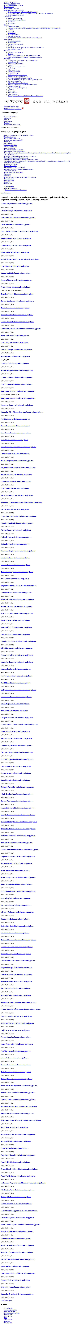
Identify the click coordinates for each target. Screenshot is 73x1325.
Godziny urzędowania (14, 71)
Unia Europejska (12, 94)
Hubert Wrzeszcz (16, 1204)
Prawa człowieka (12, 92)
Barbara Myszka (16, 738)
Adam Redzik (15, 870)
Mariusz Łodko (16, 669)
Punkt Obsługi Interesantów (16, 63)
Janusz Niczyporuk (17, 759)
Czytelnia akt (11, 33)
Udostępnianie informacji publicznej (18, 83)
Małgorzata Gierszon (18, 398)
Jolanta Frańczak (16, 377)
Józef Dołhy (14, 342)
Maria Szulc (14, 1058)
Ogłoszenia (11, 89)
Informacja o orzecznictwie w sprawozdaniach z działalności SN (26, 47)
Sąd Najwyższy (9, 186)
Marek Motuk (15, 731)
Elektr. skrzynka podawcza (11, 1313)
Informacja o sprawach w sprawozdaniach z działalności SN (25, 37)
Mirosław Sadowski (17, 912)
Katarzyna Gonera (17, 405)
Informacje (7, 58)
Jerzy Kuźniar (15, 634)
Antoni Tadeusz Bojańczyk (20, 259)
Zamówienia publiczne (14, 86)
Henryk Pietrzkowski (18, 815)
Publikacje (7, 50)
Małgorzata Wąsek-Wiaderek (21, 1120)
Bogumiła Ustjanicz (17, 1113)
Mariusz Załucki (16, 1238)
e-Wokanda (11, 31)
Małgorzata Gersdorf (18, 391)
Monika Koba (15, 558)
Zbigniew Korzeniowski (18, 586)
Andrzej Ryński (16, 898)
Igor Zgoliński (15, 1266)
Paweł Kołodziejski (17, 572)
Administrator (8, 1319)
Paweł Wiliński (15, 1162)
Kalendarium (11, 23)
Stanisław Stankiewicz (18, 961)
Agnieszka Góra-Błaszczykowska (22, 412)
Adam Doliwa (15, 336)
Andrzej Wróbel (16, 1197)
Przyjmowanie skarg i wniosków (17, 67)
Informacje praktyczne (11, 188)
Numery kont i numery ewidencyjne (18, 76)
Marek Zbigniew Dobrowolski (21, 329)
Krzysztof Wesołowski (18, 1134)
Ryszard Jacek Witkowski (19, 1169)
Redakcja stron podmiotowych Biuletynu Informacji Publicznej (25, 96)
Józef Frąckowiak (16, 384)
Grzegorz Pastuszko (17, 787)
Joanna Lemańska (17, 655)
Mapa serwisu (8, 10)
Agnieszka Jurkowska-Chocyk (21, 502)
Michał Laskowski (17, 648)
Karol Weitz (14, 1127)
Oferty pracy (11, 91)
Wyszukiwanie (8, 1308)
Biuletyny (10, 46)
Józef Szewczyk (15, 1051)
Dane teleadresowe (13, 73)
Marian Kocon (15, 565)
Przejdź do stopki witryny (11, 8)
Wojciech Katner (16, 537)
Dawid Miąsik (15, 704)
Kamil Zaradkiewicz (17, 1245)
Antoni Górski (15, 426)
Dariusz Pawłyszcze (17, 801)
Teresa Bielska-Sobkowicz (19, 231)
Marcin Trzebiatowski (18, 1100)
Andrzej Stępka (16, 995)
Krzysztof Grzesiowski (18, 468)
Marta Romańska (16, 884)
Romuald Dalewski (17, 315)
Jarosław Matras (16, 697)
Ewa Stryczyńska (16, 1016)
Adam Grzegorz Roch (18, 877)
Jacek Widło (14, 1148)
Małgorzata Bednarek (18, 217)
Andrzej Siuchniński (17, 926)
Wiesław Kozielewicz (17, 599)
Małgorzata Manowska (18, 690)
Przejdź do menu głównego (12, 3)
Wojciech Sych (15, 1030)
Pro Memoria (8, 1322)
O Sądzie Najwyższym (10, 2)
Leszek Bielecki (15, 224)
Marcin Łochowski (17, 662)
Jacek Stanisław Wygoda (19, 1211)
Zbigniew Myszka (16, 745)
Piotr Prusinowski (16, 843)
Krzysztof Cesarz (16, 280)
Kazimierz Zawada (17, 1252)
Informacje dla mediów (14, 81)
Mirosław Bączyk (16, 211)
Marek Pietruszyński (17, 808)
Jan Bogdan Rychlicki (18, 891)
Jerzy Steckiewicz (16, 974)
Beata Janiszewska (17, 495)
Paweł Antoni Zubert (18, 1273)
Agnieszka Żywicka (17, 1294)
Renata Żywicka (16, 1287)
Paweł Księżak (15, 620)
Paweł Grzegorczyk (17, 461)
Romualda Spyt (16, 954)
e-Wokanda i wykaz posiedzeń (16, 20)
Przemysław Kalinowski (19, 516)
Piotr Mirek (14, 711)
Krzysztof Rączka (16, 863)
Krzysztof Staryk (16, 968)
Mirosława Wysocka (17, 1218)
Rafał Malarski (15, 683)
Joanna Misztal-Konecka (19, 724)
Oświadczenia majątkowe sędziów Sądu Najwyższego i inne (25, 79)
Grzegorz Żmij (15, 1280)
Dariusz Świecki (16, 1065)
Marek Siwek (15, 933)
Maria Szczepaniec (17, 1044)
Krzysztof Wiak (16, 1141)
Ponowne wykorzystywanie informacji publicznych (22, 84)
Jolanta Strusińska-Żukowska (21, 1009)
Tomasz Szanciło (16, 1037)
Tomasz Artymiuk (16, 204)
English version (11, 106)
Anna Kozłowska (16, 606)
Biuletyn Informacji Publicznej (13, 109)
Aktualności (7, 16)
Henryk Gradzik (16, 433)
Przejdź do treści (9, 7)
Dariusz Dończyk (16, 349)
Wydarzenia (11, 21)
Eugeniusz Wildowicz (18, 1155)
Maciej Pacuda (15, 780)
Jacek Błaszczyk (16, 245)
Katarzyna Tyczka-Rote (19, 1106)
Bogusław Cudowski (17, 294)
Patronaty (10, 65)
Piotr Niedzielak (16, 766)
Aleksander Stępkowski (18, 1002)
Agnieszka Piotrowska (18, 829)
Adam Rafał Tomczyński (19, 1086)
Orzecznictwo (8, 39)
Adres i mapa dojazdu (14, 70)
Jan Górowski (15, 419)
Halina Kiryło (15, 544)
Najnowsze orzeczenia (14, 41)
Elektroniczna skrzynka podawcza (17, 75)
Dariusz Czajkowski (17, 301)
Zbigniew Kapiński (17, 523)
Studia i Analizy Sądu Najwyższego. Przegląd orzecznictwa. (25, 57)
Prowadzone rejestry (13, 34)
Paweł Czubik (15, 308)
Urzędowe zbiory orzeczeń (15, 44)
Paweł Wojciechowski (18, 1176)
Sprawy (6, 25)
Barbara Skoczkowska (18, 940)
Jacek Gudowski (16, 481)
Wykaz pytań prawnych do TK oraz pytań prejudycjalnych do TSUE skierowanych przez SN (34, 28)
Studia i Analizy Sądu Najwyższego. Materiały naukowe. (24, 55)
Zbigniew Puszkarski (18, 856)
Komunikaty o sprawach (15, 18)
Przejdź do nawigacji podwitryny (13, 5)
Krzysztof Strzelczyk (17, 1023)
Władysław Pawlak (17, 794)
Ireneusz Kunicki (16, 627)
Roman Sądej (15, 919)
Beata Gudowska (16, 475)
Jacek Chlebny (15, 287)
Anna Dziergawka (16, 370)
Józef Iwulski (15, 488)
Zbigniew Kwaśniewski (18, 641)
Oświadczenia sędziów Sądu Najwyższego (20, 78)
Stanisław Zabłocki (17, 1231)
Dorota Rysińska (16, 905)
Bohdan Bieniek (16, 238)
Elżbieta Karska (16, 530)
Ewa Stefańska (15, 988)
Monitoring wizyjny (13, 62)
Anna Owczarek (16, 773)
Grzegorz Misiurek (17, 718)
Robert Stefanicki (16, 981)
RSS (5, 1318)
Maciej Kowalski (16, 593)
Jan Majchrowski (16, 676)
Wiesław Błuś (15, 252)
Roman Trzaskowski (17, 1093)
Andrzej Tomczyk (16, 1079)
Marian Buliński (16, 273)
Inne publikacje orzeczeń (15, 49)
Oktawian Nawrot (16, 752)
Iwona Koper (15, 579)
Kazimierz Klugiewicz (18, 551)
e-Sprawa (10, 29)
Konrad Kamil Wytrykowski (20, 1225)
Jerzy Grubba (15, 454)
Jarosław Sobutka (16, 947)
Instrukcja (7, 1321)
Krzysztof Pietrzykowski (19, 822)
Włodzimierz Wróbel (17, 1190)
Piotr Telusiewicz (16, 1072)
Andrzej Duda (15, 356)
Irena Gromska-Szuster (18, 447)
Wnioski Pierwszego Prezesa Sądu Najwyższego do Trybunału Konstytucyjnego (30, 13)
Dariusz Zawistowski (17, 1259)
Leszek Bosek (15, 266)
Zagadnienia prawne (13, 26)
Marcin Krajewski (16, 613)
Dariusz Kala (15, 509)
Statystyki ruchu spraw (14, 36)
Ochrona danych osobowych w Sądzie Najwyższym (22, 60)
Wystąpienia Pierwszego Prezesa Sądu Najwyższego (22, 12)
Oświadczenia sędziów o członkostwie (16, 190)
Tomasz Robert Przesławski (20, 849)
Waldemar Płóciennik (18, 836)
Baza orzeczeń (12, 42)
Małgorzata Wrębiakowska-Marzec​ (23, 1183)
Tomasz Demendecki (17, 322)
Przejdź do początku (6, 1300)
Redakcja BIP (8, 1314)
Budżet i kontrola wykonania (16, 15)
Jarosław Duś (15, 363)
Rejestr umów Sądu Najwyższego (17, 88)
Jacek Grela (14, 440)
